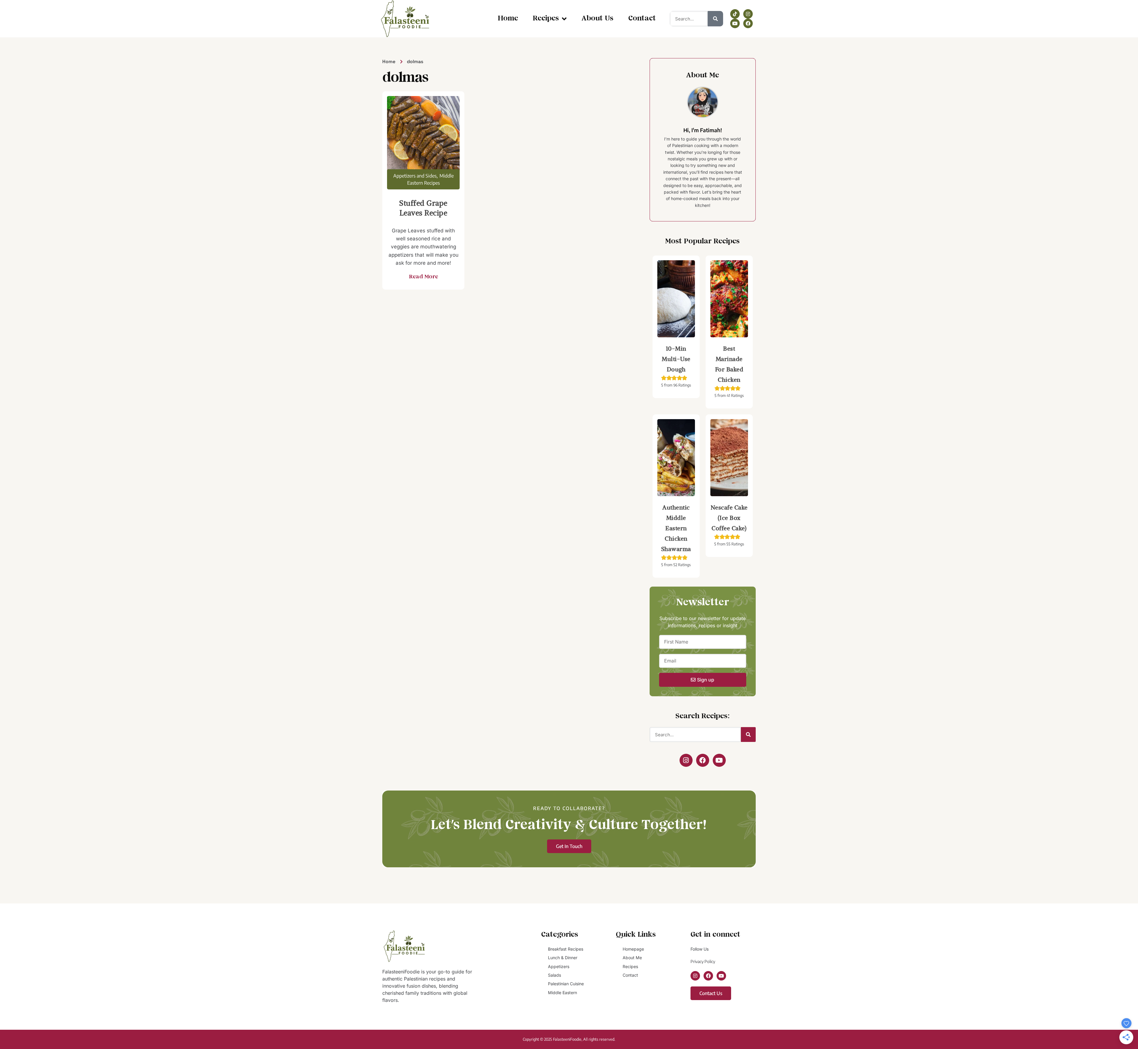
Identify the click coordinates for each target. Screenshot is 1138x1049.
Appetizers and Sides (415, 176)
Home (508, 19)
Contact (642, 19)
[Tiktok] (735, 14)
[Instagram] (748, 14)
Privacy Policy (703, 961)
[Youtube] (735, 23)
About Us (597, 19)
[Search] (715, 18)
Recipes (546, 19)
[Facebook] (748, 23)
